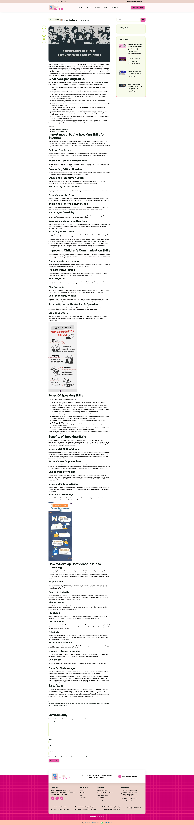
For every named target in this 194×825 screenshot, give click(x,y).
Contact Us (114, 7)
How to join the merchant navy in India (61, 131)
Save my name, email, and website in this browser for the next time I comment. (72, 757)
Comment (51, 722)
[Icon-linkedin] (44, 37)
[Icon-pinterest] (44, 41)
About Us (88, 7)
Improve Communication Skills (92, 703)
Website (50, 751)
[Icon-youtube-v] (61, 798)
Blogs (105, 7)
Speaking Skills (63, 705)
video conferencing (58, 301)
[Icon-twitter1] (44, 32)
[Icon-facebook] (44, 27)
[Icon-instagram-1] (57, 798)
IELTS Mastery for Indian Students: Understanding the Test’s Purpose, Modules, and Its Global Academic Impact (135, 48)
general (57, 19)
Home (80, 7)
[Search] (143, 20)
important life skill (101, 82)
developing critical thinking (93, 241)
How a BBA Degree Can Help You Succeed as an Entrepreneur (134, 73)
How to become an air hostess (60, 129)
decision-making (103, 224)
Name (50, 739)
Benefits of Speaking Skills (55, 703)
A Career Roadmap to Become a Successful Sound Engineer (134, 59)
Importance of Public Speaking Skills (73, 703)
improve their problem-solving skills (64, 209)
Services (97, 7)
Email (50, 745)
